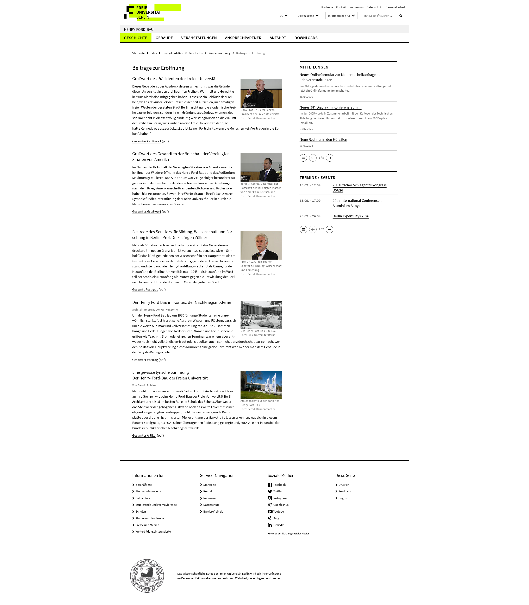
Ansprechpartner (243, 37)
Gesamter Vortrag (145, 359)
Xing (276, 518)
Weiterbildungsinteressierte (153, 531)
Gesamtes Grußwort (146, 141)
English (343, 498)
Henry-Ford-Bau (139, 29)
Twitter (277, 491)
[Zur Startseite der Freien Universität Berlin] (154, 12)
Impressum (356, 7)
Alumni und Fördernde (150, 518)
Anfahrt (278, 37)
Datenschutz (374, 7)
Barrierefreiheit (395, 7)
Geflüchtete (143, 498)
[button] (283, 16)
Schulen (141, 511)
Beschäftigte (144, 485)
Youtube (278, 511)
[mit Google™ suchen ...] (401, 15)
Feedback (345, 491)
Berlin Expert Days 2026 (351, 216)
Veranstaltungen (199, 37)
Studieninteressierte (148, 491)
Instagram (280, 498)
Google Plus (280, 505)
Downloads (306, 37)
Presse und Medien (147, 525)
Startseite (326, 7)
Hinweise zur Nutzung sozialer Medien (289, 533)
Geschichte (135, 37)
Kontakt (341, 7)
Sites (153, 53)
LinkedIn (278, 525)
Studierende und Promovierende (156, 505)
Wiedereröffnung (219, 53)
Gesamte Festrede (145, 289)
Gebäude (164, 37)
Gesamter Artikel (144, 435)
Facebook (279, 485)
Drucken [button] (344, 485)
